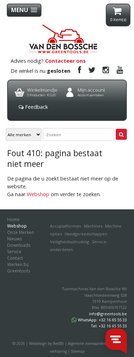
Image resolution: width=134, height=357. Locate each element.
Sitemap (77, 351)
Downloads (18, 245)
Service (14, 252)
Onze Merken (20, 232)
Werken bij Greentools (18, 267)
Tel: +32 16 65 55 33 (109, 325)
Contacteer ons (65, 60)
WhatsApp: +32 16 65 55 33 (102, 319)
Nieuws (14, 239)
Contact (15, 258)
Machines (93, 226)
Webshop (38, 194)
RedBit (58, 343)
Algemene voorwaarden (87, 343)
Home (13, 219)
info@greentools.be (108, 313)
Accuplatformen (65, 226)
